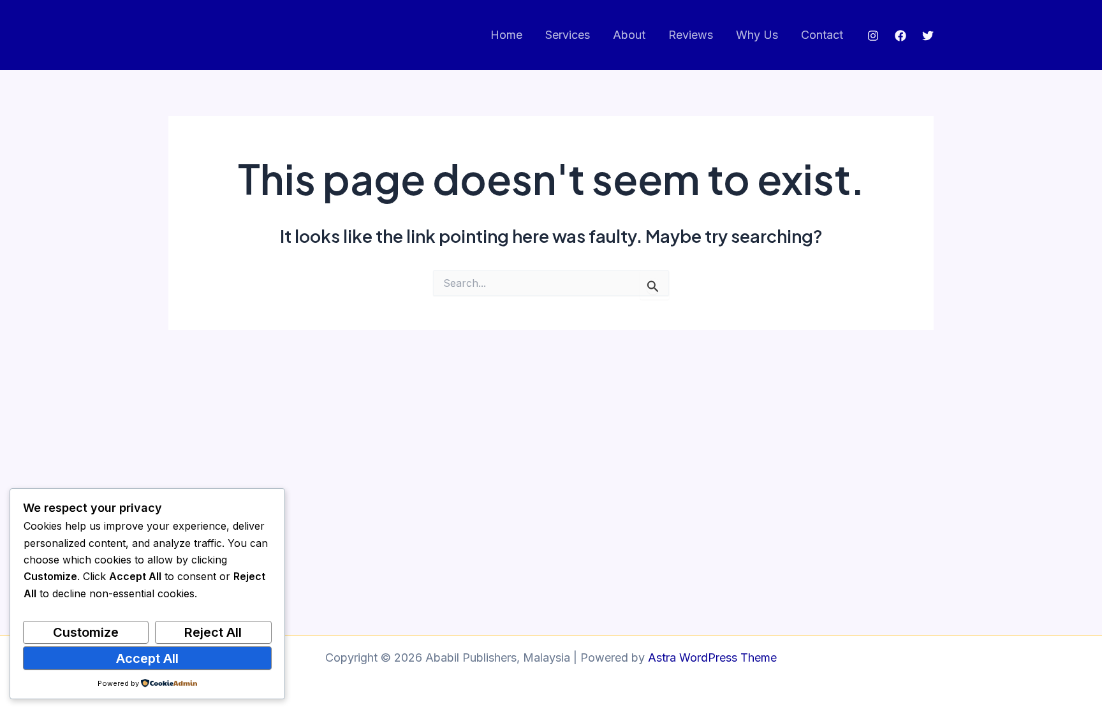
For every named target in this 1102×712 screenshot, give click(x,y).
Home (506, 34)
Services (567, 34)
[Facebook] (900, 35)
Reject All (213, 632)
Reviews (690, 34)
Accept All (147, 658)
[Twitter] (928, 35)
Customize (86, 632)
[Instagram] (873, 35)
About (629, 34)
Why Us (757, 34)
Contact (822, 34)
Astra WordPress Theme (712, 657)
